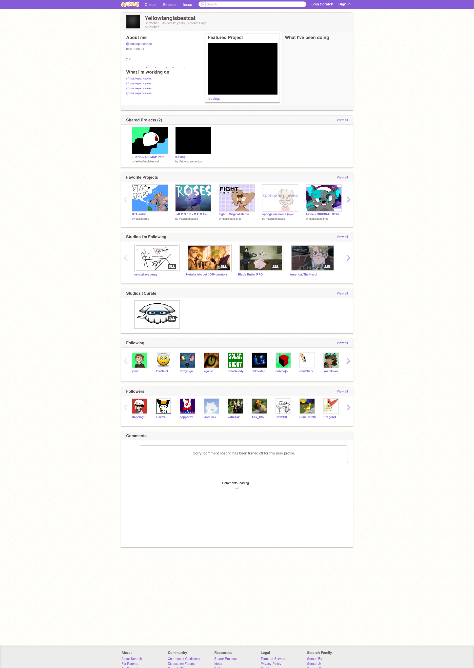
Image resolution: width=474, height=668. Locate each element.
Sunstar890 (307, 417)
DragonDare (331, 417)
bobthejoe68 (284, 371)
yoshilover (330, 371)
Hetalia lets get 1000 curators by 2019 (208, 274)
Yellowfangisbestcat (147, 161)
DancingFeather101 (140, 417)
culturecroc (142, 218)
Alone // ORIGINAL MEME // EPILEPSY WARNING (324, 214)
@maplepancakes (139, 43)
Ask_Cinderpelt (260, 417)
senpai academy (146, 274)
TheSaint (162, 371)
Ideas (187, 4)
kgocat (208, 371)
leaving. (214, 98)
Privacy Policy (271, 663)
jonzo (135, 371)
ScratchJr (314, 663)
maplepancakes (188, 218)
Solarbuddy (236, 371)
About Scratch (131, 658)
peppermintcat (188, 417)
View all (342, 120)
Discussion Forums (182, 663)
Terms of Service (273, 658)
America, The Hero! (303, 274)
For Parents (129, 663)
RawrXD (281, 417)
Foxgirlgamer (188, 371)
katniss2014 (236, 417)
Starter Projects (225, 658)
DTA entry (139, 214)
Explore (169, 4)
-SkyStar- (306, 371)
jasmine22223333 (212, 417)
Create (150, 4)
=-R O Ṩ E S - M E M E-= (191, 214)
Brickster (258, 371)
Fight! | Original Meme (234, 214)
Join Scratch (322, 4)
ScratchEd (314, 658)
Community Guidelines (184, 658)
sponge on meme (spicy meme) (280, 214)
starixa (161, 417)
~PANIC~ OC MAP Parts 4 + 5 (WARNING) (150, 157)
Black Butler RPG (250, 274)
